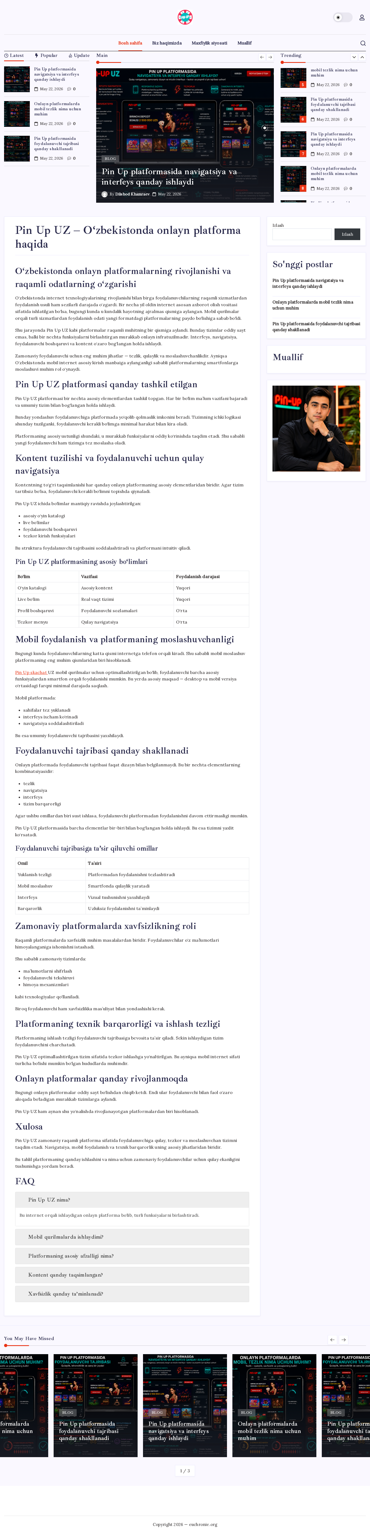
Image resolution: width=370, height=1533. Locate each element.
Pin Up (31, 672)
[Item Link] (17, 79)
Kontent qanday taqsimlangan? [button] (65, 1274)
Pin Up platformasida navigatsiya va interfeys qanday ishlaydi (56, 74)
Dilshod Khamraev (132, 194)
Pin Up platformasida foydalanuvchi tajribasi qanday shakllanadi (56, 143)
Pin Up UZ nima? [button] (49, 1199)
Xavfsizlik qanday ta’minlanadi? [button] (65, 1293)
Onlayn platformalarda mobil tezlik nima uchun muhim (57, 109)
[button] (343, 17)
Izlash (278, 225)
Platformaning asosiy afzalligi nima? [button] (71, 1256)
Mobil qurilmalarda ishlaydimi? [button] (65, 1237)
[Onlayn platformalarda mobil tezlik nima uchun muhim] (185, 135)
